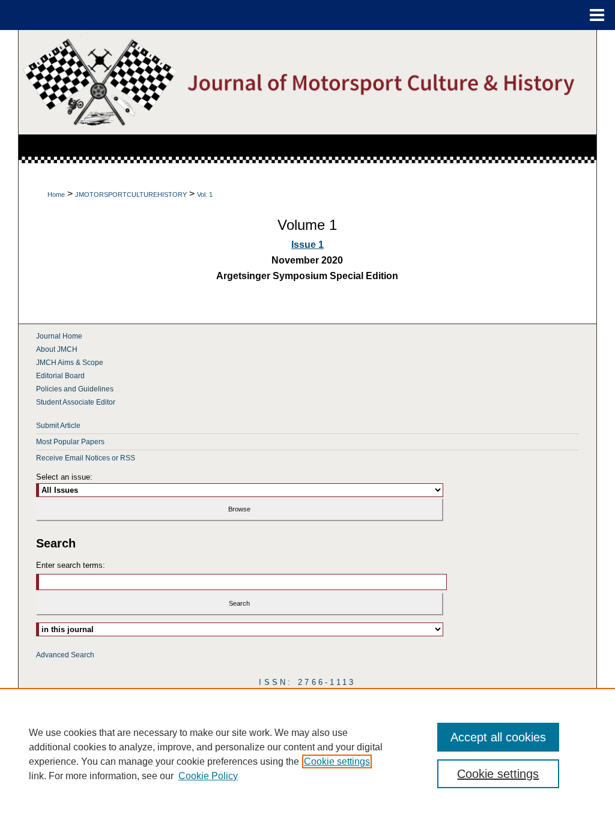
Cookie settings (337, 761)
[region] (307, 754)
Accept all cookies (498, 737)
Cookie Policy (208, 776)
